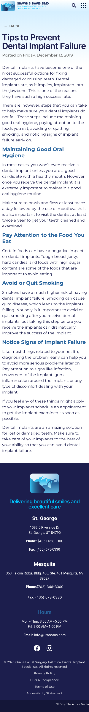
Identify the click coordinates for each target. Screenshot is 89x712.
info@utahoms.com (50, 635)
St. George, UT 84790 (45, 533)
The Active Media (77, 704)
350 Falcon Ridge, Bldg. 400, (27, 573)
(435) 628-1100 (50, 541)
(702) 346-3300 (50, 587)
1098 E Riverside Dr (44, 527)
